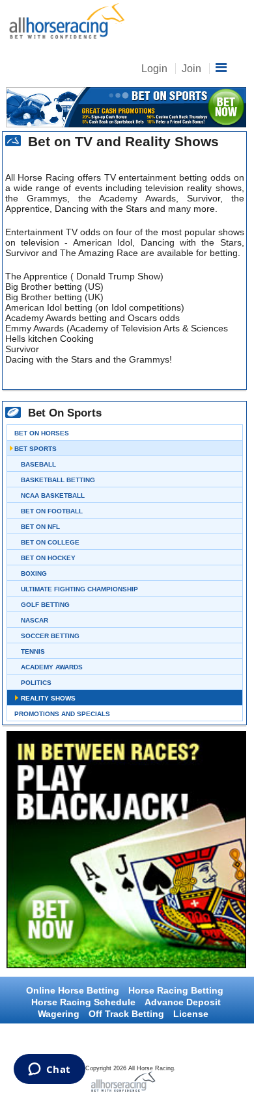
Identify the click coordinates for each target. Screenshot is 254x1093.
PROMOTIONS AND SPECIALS (62, 713)
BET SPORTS (35, 448)
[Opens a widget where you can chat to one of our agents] (49, 1070)
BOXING (34, 573)
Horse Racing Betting (175, 990)
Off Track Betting (126, 1014)
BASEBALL (38, 464)
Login (154, 68)
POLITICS (36, 682)
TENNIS (33, 651)
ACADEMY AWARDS (52, 667)
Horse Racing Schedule (83, 1002)
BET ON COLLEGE (50, 542)
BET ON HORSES (41, 433)
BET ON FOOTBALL (52, 511)
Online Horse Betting (72, 990)
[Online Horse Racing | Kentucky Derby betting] (65, 21)
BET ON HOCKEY (48, 557)
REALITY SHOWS (48, 698)
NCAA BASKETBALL (53, 495)
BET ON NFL (40, 526)
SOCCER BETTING (50, 635)
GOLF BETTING (45, 604)
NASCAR (34, 620)
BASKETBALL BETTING (58, 479)
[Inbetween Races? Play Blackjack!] (125, 850)
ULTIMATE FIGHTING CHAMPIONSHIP (79, 589)
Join (191, 68)
